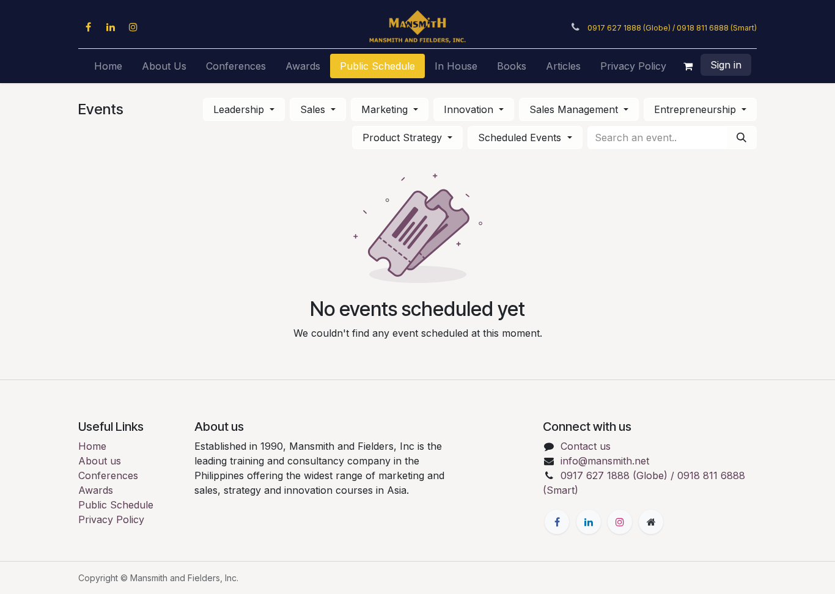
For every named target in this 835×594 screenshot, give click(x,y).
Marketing (386, 109)
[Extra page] (651, 522)
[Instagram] (133, 27)
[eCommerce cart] (688, 66)
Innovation (470, 109)
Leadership (240, 109)
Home (92, 446)
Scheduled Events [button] (521, 137)
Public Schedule (115, 505)
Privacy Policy (111, 519)
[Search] (741, 137)
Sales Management (575, 109)
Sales (314, 109)
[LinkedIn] (110, 27)
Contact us (586, 446)
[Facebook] (88, 27)
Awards (95, 490)
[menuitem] (108, 66)
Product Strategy (403, 137)
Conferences (108, 475)
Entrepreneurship (696, 109)
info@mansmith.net (605, 461)
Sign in (725, 65)
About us (99, 461)
